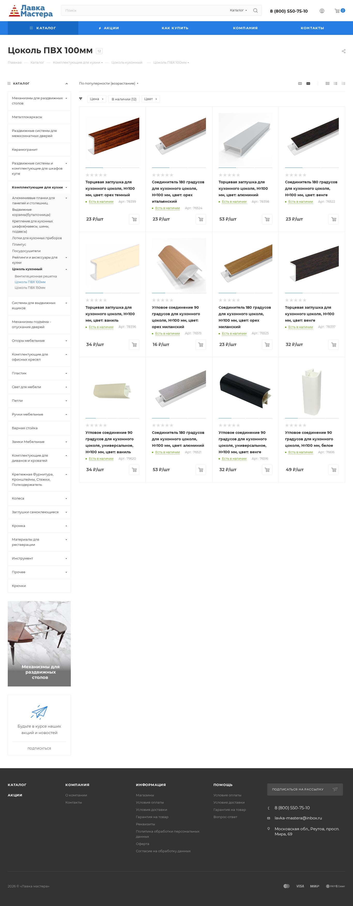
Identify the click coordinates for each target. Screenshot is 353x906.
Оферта (142, 844)
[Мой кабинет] (322, 11)
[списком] (335, 83)
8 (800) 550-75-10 (289, 11)
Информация (151, 785)
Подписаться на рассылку (298, 789)
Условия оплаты (150, 802)
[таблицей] (343, 83)
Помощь (223, 785)
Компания (77, 785)
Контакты (73, 802)
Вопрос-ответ (225, 817)
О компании (76, 795)
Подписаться (39, 748)
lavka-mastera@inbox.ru (298, 818)
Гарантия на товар (152, 817)
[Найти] (255, 10)
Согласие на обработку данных (163, 851)
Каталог (17, 785)
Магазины (145, 795)
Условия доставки (151, 809)
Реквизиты (145, 824)
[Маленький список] (300, 83)
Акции (15, 795)
